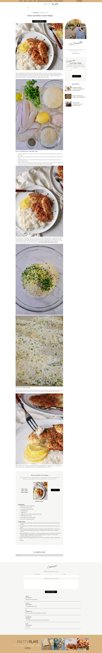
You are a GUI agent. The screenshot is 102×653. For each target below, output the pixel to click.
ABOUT (25, 1)
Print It (55, 490)
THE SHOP (30, 1)
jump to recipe (39, 21)
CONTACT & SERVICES (58, 1)
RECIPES (21, 1)
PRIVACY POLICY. (73, 651)
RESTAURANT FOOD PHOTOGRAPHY (44, 1)
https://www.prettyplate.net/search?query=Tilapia (48, 241)
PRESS (35, 1)
